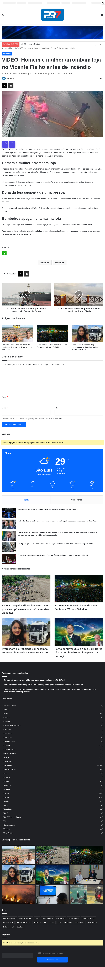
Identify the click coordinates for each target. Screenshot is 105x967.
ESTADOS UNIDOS (23, 922)
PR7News (10, 79)
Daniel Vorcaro (74, 918)
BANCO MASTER (25, 918)
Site (56, 408)
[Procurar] (3, 16)
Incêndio (45, 263)
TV (4, 821)
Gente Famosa (9, 753)
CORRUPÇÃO (48, 918)
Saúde (6, 801)
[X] (4, 85)
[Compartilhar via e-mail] (10, 85)
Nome (5, 397)
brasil (37, 918)
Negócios (7, 785)
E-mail (5, 408)
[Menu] (102, 16)
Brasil (5, 713)
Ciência (6, 717)
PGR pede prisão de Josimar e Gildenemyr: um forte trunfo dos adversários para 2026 (55, 544)
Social (5, 805)
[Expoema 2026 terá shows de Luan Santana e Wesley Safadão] (52, 333)
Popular (26, 500)
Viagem (6, 829)
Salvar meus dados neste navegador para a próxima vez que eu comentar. (33, 419)
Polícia (6, 793)
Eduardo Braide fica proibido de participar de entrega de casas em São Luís (17, 347)
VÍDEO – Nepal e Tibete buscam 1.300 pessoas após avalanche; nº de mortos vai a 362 (53, 44)
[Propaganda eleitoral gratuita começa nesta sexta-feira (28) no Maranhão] (52, 894)
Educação (7, 737)
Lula (59, 922)
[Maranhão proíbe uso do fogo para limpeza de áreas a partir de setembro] (18, 894)
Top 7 (5, 813)
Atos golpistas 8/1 (9, 918)
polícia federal (92, 922)
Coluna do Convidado (12, 725)
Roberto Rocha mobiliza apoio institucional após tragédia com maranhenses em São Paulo (57, 521)
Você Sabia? (8, 833)
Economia (7, 733)
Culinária (7, 729)
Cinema (6, 721)
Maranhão (13, 48)
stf (13, 927)
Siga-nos (6, 934)
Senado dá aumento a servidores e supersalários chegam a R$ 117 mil (48, 509)
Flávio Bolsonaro (40, 922)
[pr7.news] (52, 15)
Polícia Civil (79, 922)
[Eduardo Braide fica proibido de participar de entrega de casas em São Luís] (17, 333)
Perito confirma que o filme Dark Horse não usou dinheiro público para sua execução (78, 652)
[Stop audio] (12, 144)
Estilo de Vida (8, 749)
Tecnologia (7, 809)
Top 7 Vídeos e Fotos (12, 817)
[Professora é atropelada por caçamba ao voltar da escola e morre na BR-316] (87, 333)
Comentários (76, 500)
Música (6, 781)
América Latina (9, 705)
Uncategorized (9, 825)
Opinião (6, 789)
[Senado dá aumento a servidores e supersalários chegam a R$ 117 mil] (9, 513)
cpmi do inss (60, 918)
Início (5, 48)
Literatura (7, 761)
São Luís (60, 263)
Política (6, 797)
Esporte (6, 745)
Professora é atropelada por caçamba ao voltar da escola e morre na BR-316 (85, 347)
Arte (5, 709)
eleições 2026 (8, 922)
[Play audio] (5, 144)
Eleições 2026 (9, 741)
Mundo (6, 773)
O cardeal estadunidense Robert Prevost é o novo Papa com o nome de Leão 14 (53, 555)
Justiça (6, 757)
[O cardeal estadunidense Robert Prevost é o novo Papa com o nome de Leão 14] (9, 559)
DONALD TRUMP (88, 918)
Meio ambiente (9, 769)
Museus (6, 777)
